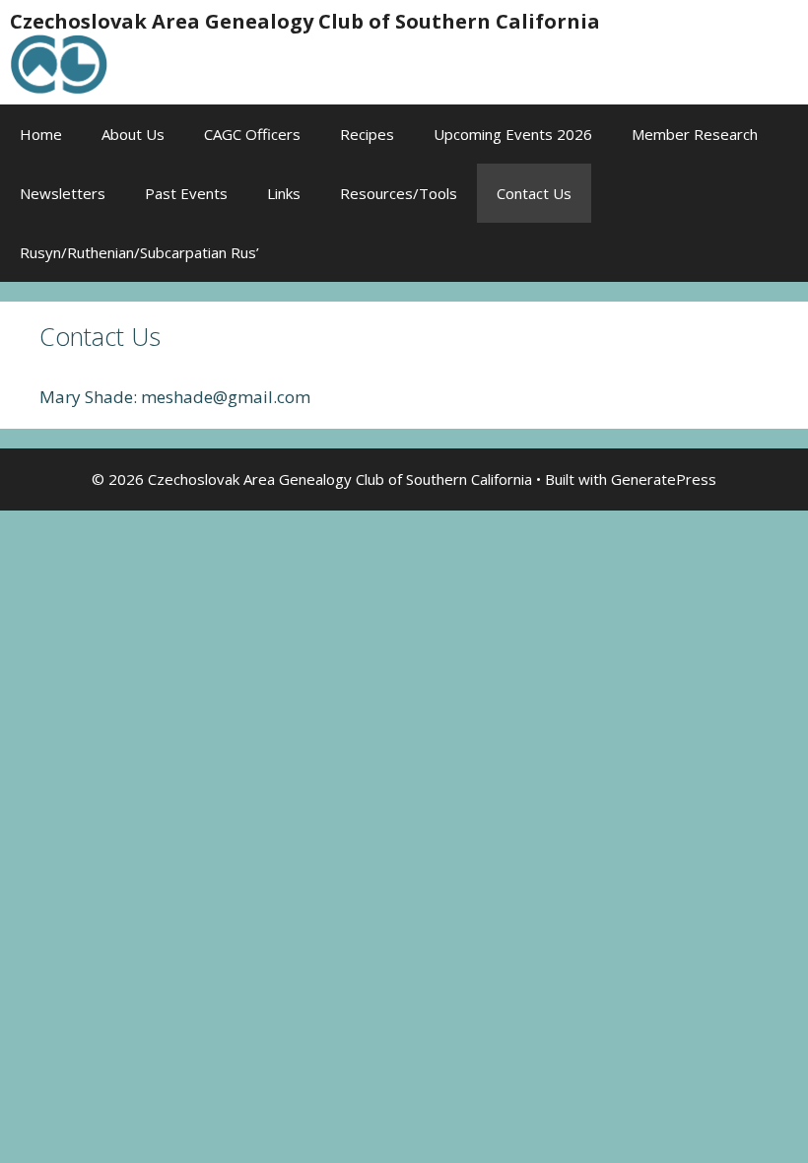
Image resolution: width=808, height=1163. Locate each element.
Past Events (186, 193)
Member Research (695, 134)
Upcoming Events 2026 (513, 134)
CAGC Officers (252, 134)
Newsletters (62, 193)
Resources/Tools (398, 193)
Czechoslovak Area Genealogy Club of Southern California (305, 21)
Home (41, 134)
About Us (133, 134)
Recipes (367, 134)
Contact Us (534, 193)
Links (284, 193)
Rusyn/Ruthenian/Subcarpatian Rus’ (139, 252)
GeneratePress (663, 479)
